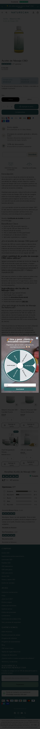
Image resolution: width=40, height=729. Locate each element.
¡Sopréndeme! (20, 389)
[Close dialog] (37, 338)
